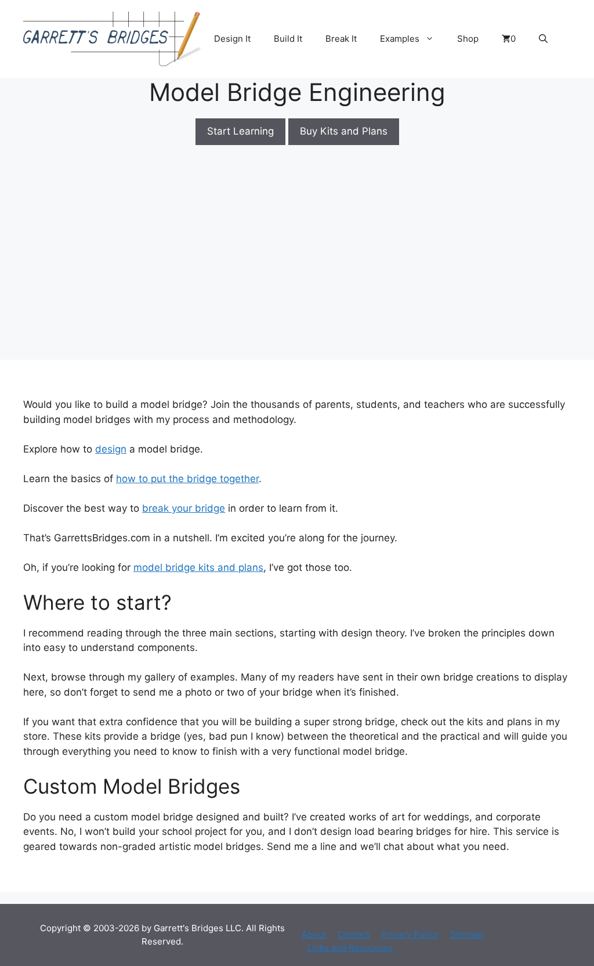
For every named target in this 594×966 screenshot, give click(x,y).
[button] (543, 38)
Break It (341, 38)
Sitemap (467, 934)
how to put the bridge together (187, 478)
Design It (232, 38)
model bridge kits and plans (198, 567)
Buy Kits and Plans (343, 131)
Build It (288, 38)
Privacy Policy (410, 934)
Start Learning (240, 131)
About (314, 934)
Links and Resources (350, 947)
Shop (468, 38)
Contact (354, 934)
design (110, 449)
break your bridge (183, 508)
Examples (399, 38)
